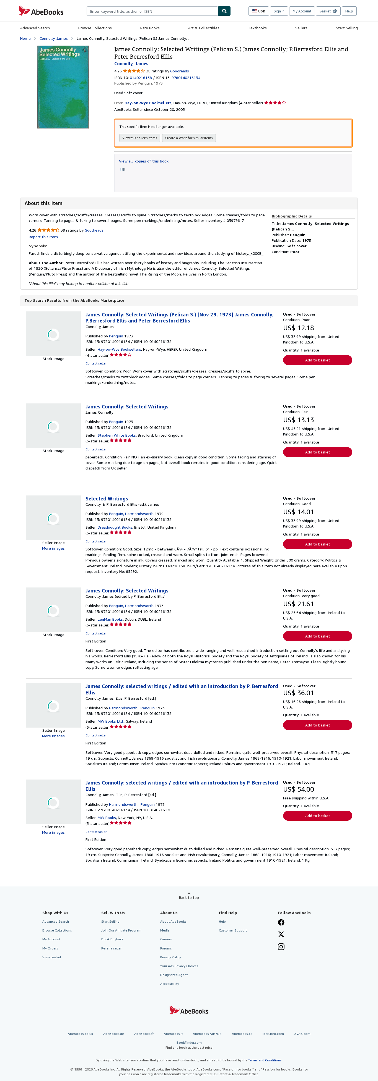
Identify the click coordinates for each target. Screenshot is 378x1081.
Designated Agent (174, 975)
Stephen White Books (117, 435)
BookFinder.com (189, 1044)
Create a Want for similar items (189, 138)
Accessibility (169, 984)
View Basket (51, 957)
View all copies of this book (144, 161)
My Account (302, 11)
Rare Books (150, 27)
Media (165, 930)
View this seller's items (139, 138)
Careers (166, 939)
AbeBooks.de (113, 1034)
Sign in (279, 11)
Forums (166, 948)
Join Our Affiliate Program (121, 930)
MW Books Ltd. (111, 721)
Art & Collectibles (203, 27)
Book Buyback (112, 939)
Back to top (189, 897)
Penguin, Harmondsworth (131, 513)
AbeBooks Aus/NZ (207, 1034)
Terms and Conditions (265, 1060)
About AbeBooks (173, 921)
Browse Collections (95, 27)
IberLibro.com (273, 1034)
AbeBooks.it (173, 1034)
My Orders (50, 948)
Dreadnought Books (115, 527)
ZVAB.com (302, 1034)
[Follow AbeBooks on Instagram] (281, 947)
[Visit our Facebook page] (281, 923)
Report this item (43, 236)
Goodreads (179, 71)
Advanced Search (35, 27)
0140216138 (141, 77)
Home (25, 38)
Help (349, 11)
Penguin (116, 336)
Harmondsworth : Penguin (132, 707)
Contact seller (96, 363)
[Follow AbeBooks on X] (281, 935)
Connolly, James (54, 38)
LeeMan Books (110, 619)
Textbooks (257, 27)
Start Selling (347, 27)
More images (53, 548)
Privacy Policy (170, 957)
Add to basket (317, 360)
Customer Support (233, 930)
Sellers (301, 27)
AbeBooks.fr (144, 1034)
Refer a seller (111, 948)
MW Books (107, 817)
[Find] (224, 11)
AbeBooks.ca (242, 1034)
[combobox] (152, 11)
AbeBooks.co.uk (80, 1034)
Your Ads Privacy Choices (179, 966)
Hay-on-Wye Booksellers (119, 349)
